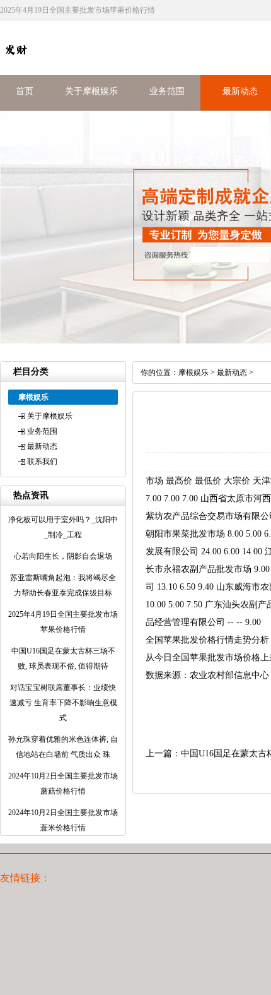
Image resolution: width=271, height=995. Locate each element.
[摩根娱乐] (16, 62)
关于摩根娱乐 (91, 91)
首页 (24, 91)
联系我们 (42, 461)
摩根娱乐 (193, 372)
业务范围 (167, 91)
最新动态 (240, 91)
